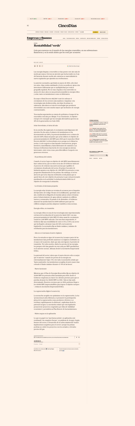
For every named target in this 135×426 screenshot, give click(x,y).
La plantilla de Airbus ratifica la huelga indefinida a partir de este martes (98, 124)
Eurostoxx (95, 158)
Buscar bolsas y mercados (96, 151)
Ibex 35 (31, 18)
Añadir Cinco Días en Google (74, 66)
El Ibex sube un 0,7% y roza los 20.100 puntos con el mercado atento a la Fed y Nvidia (98, 135)
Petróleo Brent (61, 18)
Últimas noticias (104, 38)
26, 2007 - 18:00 (38, 62)
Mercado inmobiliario (91, 38)
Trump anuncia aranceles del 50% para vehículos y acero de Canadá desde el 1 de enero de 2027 (98, 141)
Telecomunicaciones (71, 38)
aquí (63, 350)
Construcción (83, 38)
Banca (64, 38)
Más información (37, 350)
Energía (40, 344)
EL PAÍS (81, 31)
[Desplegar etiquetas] (79, 344)
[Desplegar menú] (28, 25)
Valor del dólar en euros (95, 18)
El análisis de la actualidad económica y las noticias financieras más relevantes (52, 337)
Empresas (36, 344)
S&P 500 (45, 18)
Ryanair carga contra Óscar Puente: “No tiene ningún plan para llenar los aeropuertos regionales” (98, 130)
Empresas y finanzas (39, 38)
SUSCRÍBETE (95, 32)
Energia (77, 38)
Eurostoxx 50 (77, 18)
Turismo (98, 38)
